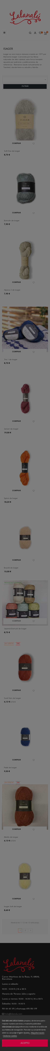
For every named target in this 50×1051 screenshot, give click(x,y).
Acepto (25, 1043)
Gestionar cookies (10, 1036)
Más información (37, 1033)
